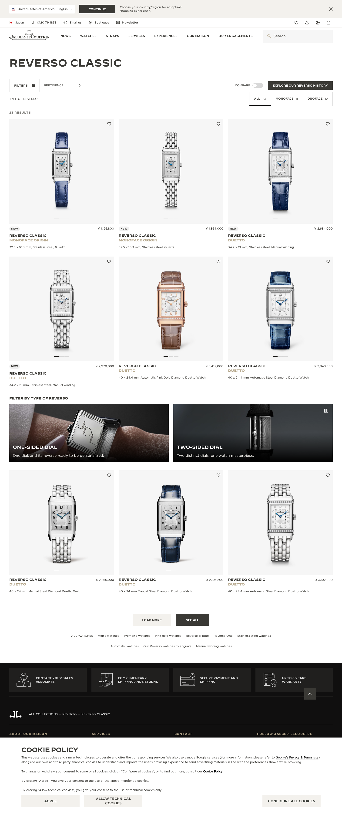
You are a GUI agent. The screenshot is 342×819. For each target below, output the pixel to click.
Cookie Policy (213, 771)
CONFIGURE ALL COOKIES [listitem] (291, 801)
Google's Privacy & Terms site (297, 757)
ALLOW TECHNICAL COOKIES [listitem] (113, 801)
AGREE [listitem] (50, 801)
